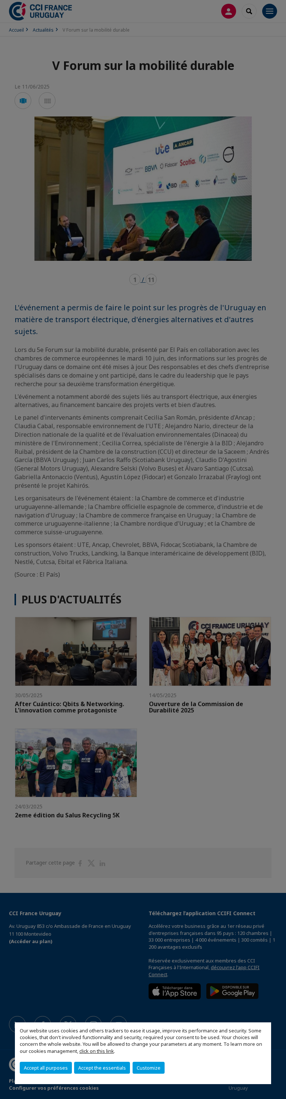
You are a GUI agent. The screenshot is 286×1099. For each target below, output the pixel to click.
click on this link (96, 1051)
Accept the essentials (102, 1067)
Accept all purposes (46, 1067)
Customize (149, 1067)
